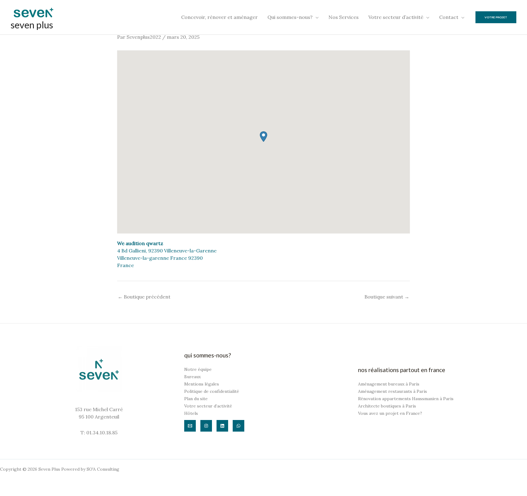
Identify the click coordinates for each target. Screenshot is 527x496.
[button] (263, 136)
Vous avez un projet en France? (390, 413)
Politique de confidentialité (211, 391)
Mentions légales (201, 384)
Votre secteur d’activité (395, 17)
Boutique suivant (386, 297)
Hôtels (191, 413)
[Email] (190, 426)
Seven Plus (32, 25)
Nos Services (343, 17)
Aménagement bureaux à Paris (388, 384)
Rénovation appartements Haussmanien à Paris (406, 398)
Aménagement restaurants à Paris (392, 391)
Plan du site (196, 398)
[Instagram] (206, 426)
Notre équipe (198, 369)
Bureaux (192, 376)
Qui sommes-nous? (290, 17)
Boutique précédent (144, 297)
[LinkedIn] (222, 426)
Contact (448, 17)
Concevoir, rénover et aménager (219, 17)
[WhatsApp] (238, 426)
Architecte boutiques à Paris (387, 406)
